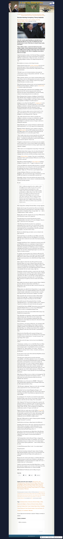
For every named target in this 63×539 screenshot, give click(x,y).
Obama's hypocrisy (39, 484)
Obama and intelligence (37, 493)
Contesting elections (21, 483)
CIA (39, 481)
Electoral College (33, 483)
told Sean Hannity (24, 156)
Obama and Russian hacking (29, 484)
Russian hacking (28, 487)
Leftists (38, 483)
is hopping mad (38, 103)
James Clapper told (36, 161)
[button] (31, 30)
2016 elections (35, 481)
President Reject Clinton (31, 486)
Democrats (28, 483)
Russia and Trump (20, 487)
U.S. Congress (42, 487)
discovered (41, 410)
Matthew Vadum (25, 21)
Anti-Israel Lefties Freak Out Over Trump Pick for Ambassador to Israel (32, 15)
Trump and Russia (35, 487)
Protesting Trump (39, 486)
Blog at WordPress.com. (31, 536)
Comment (41, 531)
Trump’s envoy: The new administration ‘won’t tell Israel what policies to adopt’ (31, 14)
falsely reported (23, 130)
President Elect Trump (21, 486)
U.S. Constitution (20, 488)
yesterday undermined (34, 65)
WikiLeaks (26, 488)
